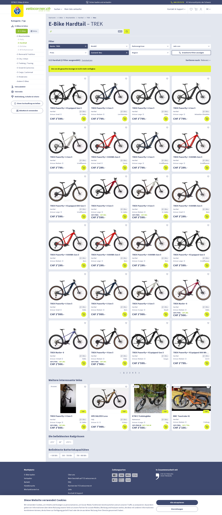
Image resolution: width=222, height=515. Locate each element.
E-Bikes (23, 31)
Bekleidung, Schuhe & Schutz (27, 96)
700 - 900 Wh (81, 455)
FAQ (69, 482)
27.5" (52, 442)
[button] (139, 373)
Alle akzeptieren (177, 502)
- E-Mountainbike (23, 36)
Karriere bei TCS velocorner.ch (80, 486)
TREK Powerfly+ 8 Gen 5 (102, 205)
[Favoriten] (191, 9)
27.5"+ (68, 442)
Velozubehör (20, 86)
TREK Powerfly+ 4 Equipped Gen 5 (66, 108)
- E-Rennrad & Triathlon (25, 54)
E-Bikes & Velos (21, 26)
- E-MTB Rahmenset (25, 50)
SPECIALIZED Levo (99, 416)
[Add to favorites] (85, 78)
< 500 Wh (53, 455)
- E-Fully (20, 39)
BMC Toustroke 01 (181, 416)
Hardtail (80, 18)
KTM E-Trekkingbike (141, 416)
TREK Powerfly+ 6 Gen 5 (102, 108)
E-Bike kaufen (29, 474)
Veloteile (19, 91)
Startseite (52, 18)
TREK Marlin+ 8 (180, 303)
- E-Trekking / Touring (24, 63)
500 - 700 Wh (67, 455)
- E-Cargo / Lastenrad (24, 72)
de (207, 9)
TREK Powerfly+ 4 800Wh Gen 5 (105, 157)
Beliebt (27, 482)
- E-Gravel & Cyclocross (25, 68)
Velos (35, 31)
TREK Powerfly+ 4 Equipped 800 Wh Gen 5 (191, 352)
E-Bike (61, 18)
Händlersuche (29, 486)
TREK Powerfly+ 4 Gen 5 (102, 352)
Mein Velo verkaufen (73, 9)
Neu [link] (94, 18)
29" (60, 442)
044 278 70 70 (179, 2)
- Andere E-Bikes (22, 81)
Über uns (71, 474)
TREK (88, 18)
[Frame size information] (61, 114)
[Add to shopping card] (83, 118)
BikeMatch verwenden (28, 110)
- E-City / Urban (22, 59)
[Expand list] (86, 46)
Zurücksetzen (87, 60)
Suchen (57, 9)
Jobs (70, 489)
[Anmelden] (200, 9)
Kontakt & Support (175, 9)
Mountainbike (70, 18)
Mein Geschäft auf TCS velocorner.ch (82, 478)
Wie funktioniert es (31, 489)
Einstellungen (177, 509)
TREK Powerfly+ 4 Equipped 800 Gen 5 (68, 205)
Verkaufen (28, 478)
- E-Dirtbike (21, 46)
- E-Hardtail (22, 43)
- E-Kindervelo (21, 77)
